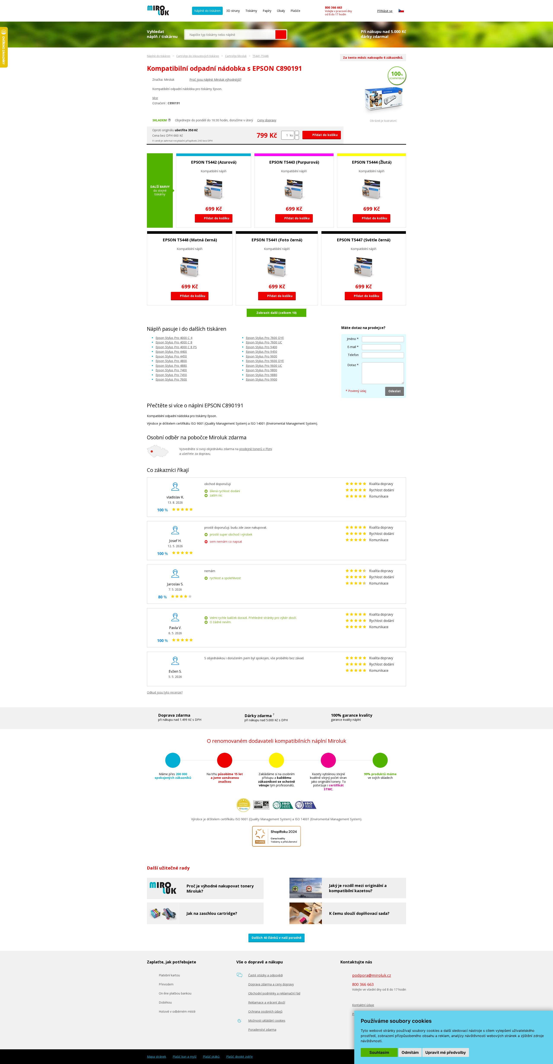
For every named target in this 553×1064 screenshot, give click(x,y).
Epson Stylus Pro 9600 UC (264, 366)
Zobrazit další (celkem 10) (276, 313)
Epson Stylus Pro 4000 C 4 (174, 338)
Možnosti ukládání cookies (266, 1020)
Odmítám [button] (410, 1052)
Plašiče (295, 11)
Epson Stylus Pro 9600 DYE (265, 361)
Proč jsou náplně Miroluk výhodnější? (215, 79)
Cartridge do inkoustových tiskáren (197, 56)
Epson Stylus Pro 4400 (171, 351)
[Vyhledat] (280, 34)
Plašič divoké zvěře (239, 1057)
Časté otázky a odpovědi (265, 975)
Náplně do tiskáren (207, 11)
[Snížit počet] (297, 138)
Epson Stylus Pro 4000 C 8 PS (176, 347)
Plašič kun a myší (184, 1057)
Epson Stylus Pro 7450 (171, 375)
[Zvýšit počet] (297, 133)
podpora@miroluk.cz (371, 975)
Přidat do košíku (324, 135)
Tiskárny (251, 11)
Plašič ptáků (211, 1057)
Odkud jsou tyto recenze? (165, 692)
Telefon (353, 355)
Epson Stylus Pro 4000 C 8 (174, 342)
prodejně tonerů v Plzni (255, 449)
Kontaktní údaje (363, 1005)
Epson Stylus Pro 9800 (261, 370)
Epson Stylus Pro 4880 (171, 366)
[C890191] (383, 118)
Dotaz (351, 365)
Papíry (267, 11)
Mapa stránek (156, 1057)
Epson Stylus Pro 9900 (261, 379)
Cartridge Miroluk (235, 56)
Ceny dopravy (266, 120)
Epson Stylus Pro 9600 (261, 356)
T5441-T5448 (261, 56)
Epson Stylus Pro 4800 (171, 361)
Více (155, 98)
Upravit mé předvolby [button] (445, 1052)
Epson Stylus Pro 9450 (261, 351)
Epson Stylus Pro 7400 (171, 370)
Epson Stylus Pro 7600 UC (264, 342)
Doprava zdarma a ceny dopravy (271, 984)
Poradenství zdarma (262, 1030)
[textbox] (230, 34)
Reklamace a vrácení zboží (266, 1002)
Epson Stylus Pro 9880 (261, 375)
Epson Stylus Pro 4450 (171, 356)
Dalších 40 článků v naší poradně (276, 938)
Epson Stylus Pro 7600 (171, 379)
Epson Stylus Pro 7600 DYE (265, 338)
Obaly (281, 11)
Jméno (351, 339)
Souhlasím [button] (379, 1052)
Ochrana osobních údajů (265, 1011)
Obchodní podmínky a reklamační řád (274, 993)
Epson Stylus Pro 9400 (261, 347)
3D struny (233, 11)
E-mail (351, 347)
